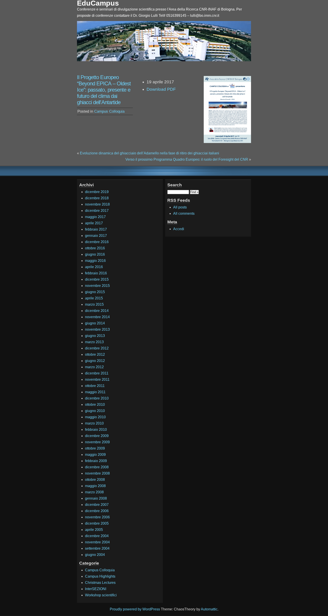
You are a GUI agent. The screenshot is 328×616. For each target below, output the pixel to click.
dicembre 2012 (97, 348)
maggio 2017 (95, 217)
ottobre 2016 (95, 248)
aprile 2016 (94, 267)
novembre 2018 (97, 204)
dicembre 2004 (97, 536)
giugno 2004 (95, 555)
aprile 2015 (94, 298)
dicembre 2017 (97, 210)
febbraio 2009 (96, 461)
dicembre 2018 (97, 198)
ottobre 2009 (95, 448)
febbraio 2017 (96, 229)
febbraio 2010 (96, 429)
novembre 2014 (97, 317)
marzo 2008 (94, 492)
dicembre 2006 (97, 511)
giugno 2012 (95, 361)
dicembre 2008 (97, 467)
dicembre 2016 (97, 242)
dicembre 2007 (97, 505)
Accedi (178, 229)
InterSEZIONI (95, 589)
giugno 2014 (95, 323)
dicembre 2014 (97, 311)
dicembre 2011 (96, 373)
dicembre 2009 (97, 436)
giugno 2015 (95, 292)
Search (174, 185)
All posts (180, 207)
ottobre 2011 (95, 386)
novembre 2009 (97, 442)
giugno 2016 (95, 254)
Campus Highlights (100, 576)
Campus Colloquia (109, 111)
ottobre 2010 (95, 404)
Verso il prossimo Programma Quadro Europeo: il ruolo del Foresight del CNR (186, 159)
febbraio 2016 (96, 273)
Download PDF (161, 89)
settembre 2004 (97, 548)
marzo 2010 (94, 423)
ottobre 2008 (95, 479)
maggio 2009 (95, 454)
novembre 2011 (97, 379)
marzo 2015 (94, 304)
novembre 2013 (97, 329)
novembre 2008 (97, 473)
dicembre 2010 (97, 398)
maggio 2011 (95, 392)
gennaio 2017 (96, 236)
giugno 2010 (95, 411)
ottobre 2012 (95, 354)
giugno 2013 (95, 336)
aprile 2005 (94, 530)
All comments (184, 213)
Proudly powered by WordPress (135, 609)
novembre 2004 (97, 542)
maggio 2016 (95, 261)
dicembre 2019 (97, 192)
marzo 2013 (94, 342)
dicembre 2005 (97, 523)
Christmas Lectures (100, 582)
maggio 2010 (95, 417)
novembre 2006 (97, 517)
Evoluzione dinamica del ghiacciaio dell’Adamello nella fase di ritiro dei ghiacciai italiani (149, 153)
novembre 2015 (97, 286)
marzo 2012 (94, 367)
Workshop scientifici (101, 595)
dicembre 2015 (97, 279)
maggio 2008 (95, 486)
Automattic (209, 609)
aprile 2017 (94, 223)
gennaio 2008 (96, 498)
